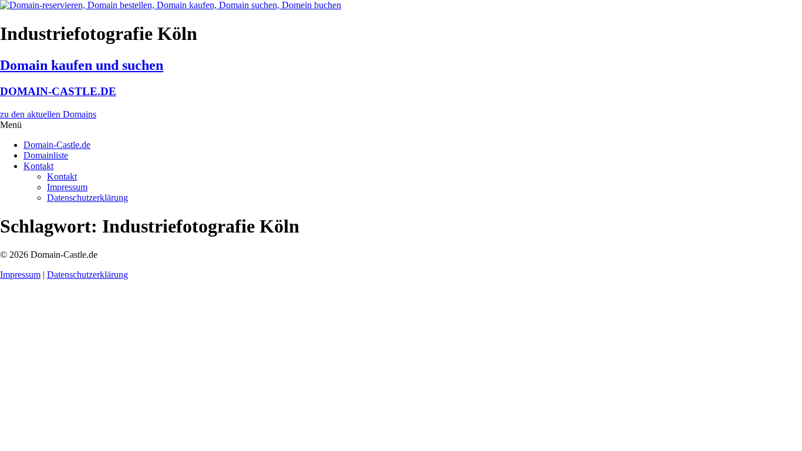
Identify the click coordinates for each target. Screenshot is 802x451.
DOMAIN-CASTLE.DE (58, 91)
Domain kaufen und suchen (81, 65)
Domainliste (45, 155)
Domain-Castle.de (56, 145)
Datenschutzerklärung (87, 198)
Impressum (67, 187)
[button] (401, 125)
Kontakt (38, 166)
